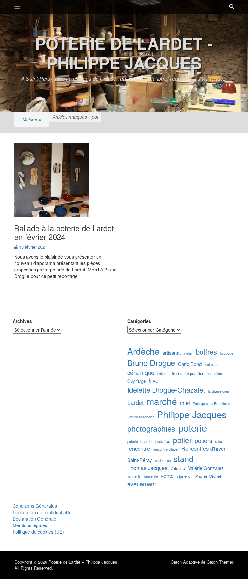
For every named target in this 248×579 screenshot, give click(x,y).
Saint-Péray (139, 459)
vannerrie (150, 476)
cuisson (211, 364)
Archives (22, 321)
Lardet (135, 402)
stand (183, 458)
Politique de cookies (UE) (38, 531)
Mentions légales (30, 525)
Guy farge (136, 381)
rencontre (138, 448)
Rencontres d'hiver (203, 448)
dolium (162, 373)
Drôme (176, 373)
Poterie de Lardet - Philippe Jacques (124, 53)
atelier (188, 353)
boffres (206, 352)
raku (218, 441)
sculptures (162, 460)
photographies (151, 428)
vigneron (184, 476)
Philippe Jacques (191, 414)
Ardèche (143, 351)
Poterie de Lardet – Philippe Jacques (82, 562)
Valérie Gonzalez (206, 468)
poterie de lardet (139, 441)
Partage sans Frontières (211, 403)
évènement (141, 484)
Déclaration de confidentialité (42, 512)
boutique (226, 353)
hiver (154, 380)
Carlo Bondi (190, 363)
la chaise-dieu (218, 391)
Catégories (139, 321)
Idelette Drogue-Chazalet (166, 390)
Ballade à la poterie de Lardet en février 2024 (64, 232)
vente (167, 475)
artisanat (171, 352)
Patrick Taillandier (140, 416)
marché (162, 401)
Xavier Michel (208, 476)
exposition (194, 373)
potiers (203, 441)
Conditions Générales (35, 506)
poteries (162, 441)
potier (182, 440)
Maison (31, 119)
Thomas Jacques (147, 468)
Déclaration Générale (34, 518)
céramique (140, 372)
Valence (177, 468)
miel (185, 403)
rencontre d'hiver (166, 449)
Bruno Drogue (151, 362)
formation (214, 373)
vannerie (133, 476)
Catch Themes (220, 562)
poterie (192, 427)
